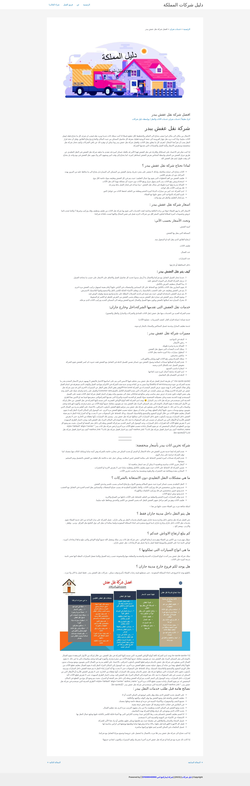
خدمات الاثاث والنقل (159, 119)
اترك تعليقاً (186, 119)
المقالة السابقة (195, 762)
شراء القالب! (54, 4)
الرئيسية (86, 4)
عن (78, 4)
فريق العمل (68, 4)
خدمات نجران (174, 119)
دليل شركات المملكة (183, 4)
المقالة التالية (54, 762)
